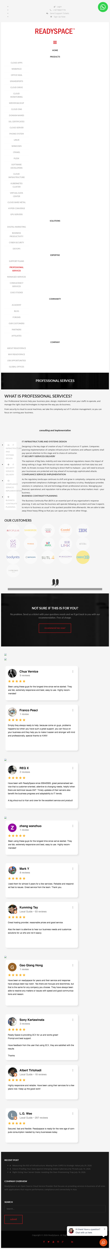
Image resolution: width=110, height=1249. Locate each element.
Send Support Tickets (59, 13)
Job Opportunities (16, 361)
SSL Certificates (16, 122)
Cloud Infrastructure (16, 175)
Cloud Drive (16, 88)
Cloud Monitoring (16, 95)
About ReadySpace (16, 348)
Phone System (16, 134)
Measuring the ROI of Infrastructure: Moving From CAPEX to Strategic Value (46, 1165)
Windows (17, 146)
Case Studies (16, 293)
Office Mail (16, 75)
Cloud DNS (16, 109)
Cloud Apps (16, 63)
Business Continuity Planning (11, 503)
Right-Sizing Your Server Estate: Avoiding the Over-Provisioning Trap (43, 1172)
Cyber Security (16, 243)
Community (55, 299)
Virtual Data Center (16, 194)
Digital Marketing (16, 227)
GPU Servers (16, 215)
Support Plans (16, 261)
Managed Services (16, 277)
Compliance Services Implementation (11, 487)
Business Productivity (16, 235)
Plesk (16, 159)
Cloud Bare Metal (17, 202)
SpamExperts (16, 81)
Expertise (55, 255)
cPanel (16, 152)
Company (55, 342)
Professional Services (16, 269)
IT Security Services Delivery (10, 469)
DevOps (16, 249)
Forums (17, 317)
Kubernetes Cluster (17, 185)
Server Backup (16, 103)
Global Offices (16, 367)
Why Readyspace (16, 355)
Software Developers (17, 166)
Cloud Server (16, 128)
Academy (16, 305)
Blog (16, 311)
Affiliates (16, 336)
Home (55, 50)
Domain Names (16, 116)
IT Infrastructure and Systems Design (11, 452)
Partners (16, 330)
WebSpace (17, 69)
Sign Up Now (59, 16)
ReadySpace (53, 1235)
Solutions (55, 221)
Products (55, 57)
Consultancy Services (16, 284)
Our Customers (16, 324)
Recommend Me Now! (54, 628)
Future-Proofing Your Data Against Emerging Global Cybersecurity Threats (45, 1169)
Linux (16, 140)
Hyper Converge (16, 209)
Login (59, 6)
